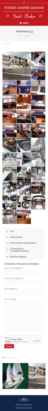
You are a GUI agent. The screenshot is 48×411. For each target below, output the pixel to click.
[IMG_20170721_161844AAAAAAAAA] (38, 159)
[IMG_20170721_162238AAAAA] (38, 130)
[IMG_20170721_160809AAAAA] (16, 66)
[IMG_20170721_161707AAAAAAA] (24, 188)
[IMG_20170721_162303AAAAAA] (9, 130)
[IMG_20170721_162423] (9, 116)
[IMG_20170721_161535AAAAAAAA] (9, 202)
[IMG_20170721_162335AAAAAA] (38, 116)
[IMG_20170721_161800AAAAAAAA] (24, 174)
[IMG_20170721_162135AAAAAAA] (24, 145)
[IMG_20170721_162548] (38, 102)
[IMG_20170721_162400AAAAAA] (24, 116)
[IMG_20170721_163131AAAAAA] (38, 73)
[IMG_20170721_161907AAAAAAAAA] (24, 159)
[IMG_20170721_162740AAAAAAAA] (38, 87)
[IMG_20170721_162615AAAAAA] (24, 102)
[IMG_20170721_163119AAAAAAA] (9, 87)
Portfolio (27, 36)
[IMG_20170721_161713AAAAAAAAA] (9, 188)
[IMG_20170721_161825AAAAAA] (9, 174)
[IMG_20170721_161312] (9, 217)
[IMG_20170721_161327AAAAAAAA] (38, 202)
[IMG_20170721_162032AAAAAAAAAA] (38, 145)
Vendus (8, 43)
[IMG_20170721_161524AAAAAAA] (24, 202)
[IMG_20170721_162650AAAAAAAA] (9, 102)
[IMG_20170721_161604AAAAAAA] (38, 188)
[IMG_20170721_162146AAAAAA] (9, 145)
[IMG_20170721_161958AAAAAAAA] (9, 159)
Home (19, 36)
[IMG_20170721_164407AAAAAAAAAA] (38, 59)
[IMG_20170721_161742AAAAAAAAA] (38, 174)
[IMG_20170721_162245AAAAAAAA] (24, 130)
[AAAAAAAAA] (24, 217)
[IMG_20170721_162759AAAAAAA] (24, 87)
